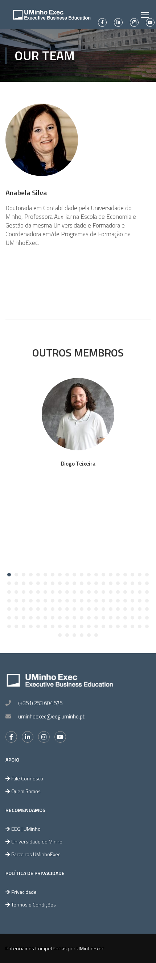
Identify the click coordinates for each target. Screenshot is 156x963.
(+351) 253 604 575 (40, 703)
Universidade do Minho (36, 841)
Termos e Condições (33, 904)
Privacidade (24, 892)
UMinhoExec (90, 948)
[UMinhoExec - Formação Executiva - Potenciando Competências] (51, 15)
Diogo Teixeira (78, 463)
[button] (9, 574)
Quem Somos (26, 791)
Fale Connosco (27, 778)
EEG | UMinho (26, 829)
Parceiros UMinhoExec (35, 854)
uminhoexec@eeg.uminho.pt (51, 716)
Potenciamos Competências (36, 948)
